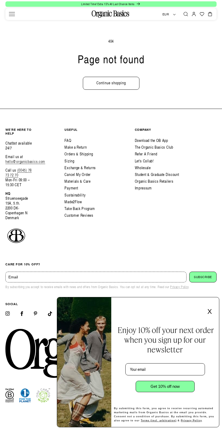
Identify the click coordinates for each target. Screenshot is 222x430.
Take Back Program (79, 208)
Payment (71, 188)
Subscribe (203, 277)
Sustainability (75, 195)
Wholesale (143, 167)
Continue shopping (111, 82)
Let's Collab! (144, 161)
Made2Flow (73, 201)
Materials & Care (77, 181)
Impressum (143, 188)
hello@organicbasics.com (25, 161)
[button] (11, 14)
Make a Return (75, 147)
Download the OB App (151, 140)
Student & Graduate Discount (157, 174)
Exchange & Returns (80, 167)
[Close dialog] (213, 303)
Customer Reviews (78, 215)
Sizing (69, 161)
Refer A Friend (146, 153)
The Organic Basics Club (154, 147)
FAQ (67, 140)
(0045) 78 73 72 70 (18, 173)
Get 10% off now (165, 386)
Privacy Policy (179, 287)
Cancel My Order (77, 174)
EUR (165, 14)
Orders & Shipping (78, 153)
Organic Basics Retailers (154, 181)
